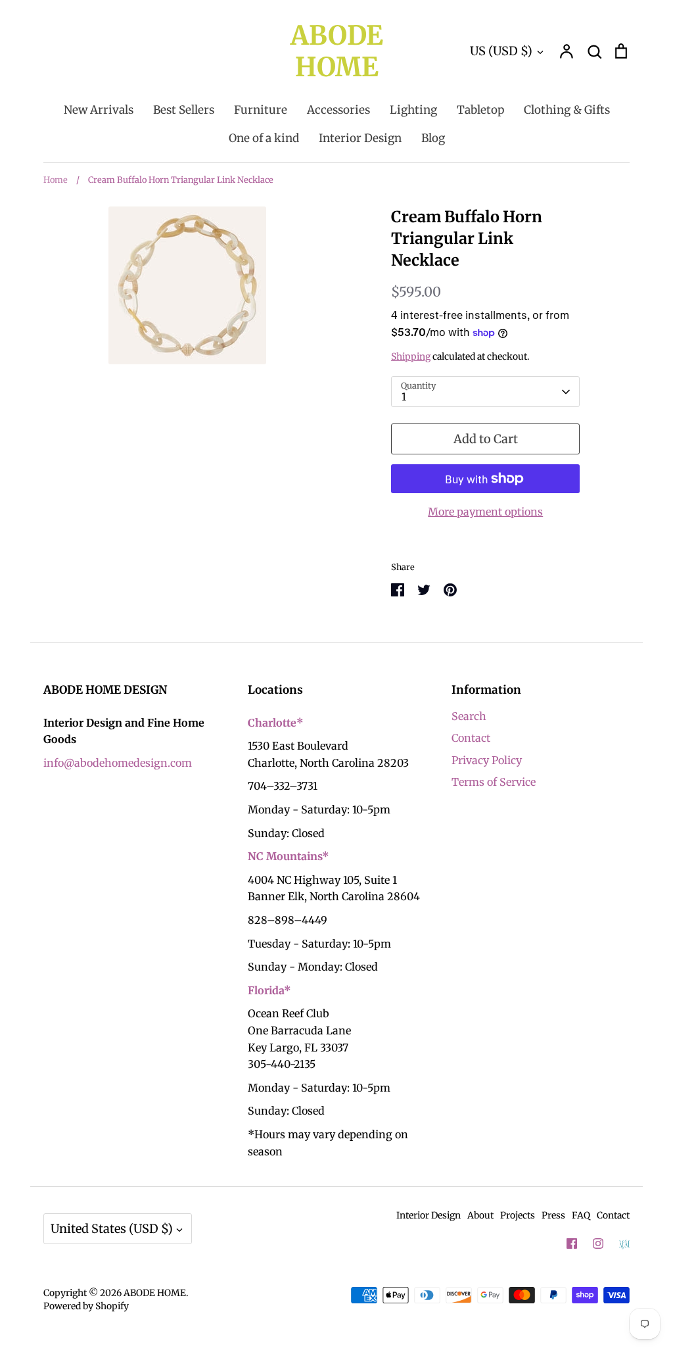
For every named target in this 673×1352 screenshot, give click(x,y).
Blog (433, 138)
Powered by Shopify (86, 1306)
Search (469, 716)
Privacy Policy (487, 760)
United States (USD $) (112, 1228)
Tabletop (480, 110)
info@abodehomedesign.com (117, 762)
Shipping (410, 356)
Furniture (260, 110)
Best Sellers (183, 110)
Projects (517, 1215)
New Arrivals (98, 110)
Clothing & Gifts (567, 110)
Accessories (338, 110)
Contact (471, 737)
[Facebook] (572, 1243)
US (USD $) (501, 51)
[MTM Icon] (624, 1244)
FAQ (581, 1215)
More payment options (485, 511)
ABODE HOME (336, 51)
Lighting (413, 110)
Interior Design (360, 138)
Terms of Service (494, 781)
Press (553, 1215)
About (480, 1215)
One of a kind (264, 138)
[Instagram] (598, 1243)
